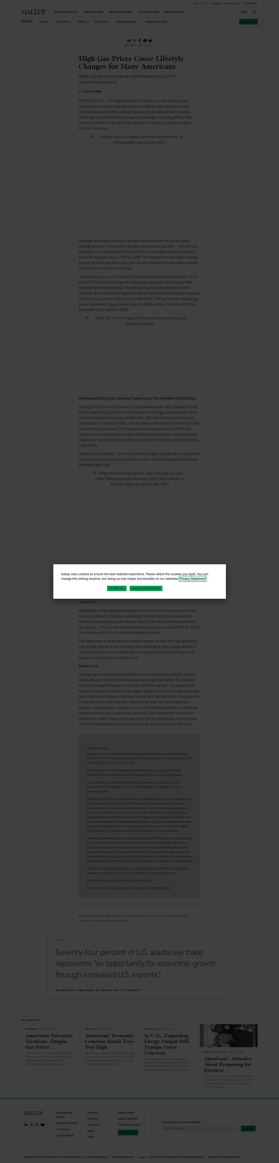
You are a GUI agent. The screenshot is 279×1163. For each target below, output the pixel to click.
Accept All (116, 588)
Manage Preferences (146, 588)
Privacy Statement (193, 579)
